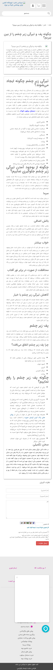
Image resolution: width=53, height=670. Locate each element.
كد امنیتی (46, 524)
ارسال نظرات (42, 543)
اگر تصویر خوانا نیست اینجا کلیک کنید (38, 528)
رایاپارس (20, 668)
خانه (49, 25)
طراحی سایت (31, 668)
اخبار (44, 25)
